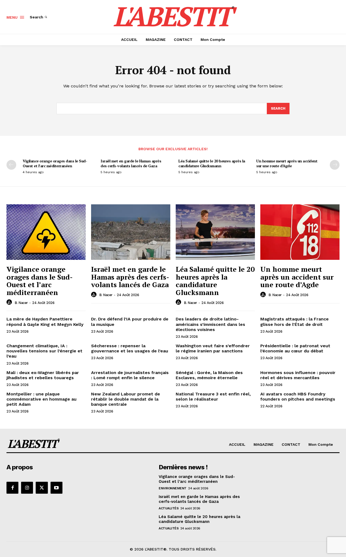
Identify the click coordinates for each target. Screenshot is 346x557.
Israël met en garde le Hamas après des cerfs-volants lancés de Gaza (131, 163)
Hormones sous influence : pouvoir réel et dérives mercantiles (297, 375)
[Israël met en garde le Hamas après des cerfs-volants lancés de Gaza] (130, 232)
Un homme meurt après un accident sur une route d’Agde (286, 163)
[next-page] (335, 165)
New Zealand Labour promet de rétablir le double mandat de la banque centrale (125, 399)
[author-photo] (10, 302)
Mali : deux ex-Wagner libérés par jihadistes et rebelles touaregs (42, 375)
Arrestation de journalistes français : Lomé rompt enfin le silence (130, 375)
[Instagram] (27, 488)
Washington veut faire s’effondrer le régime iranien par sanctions (213, 348)
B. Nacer (21, 303)
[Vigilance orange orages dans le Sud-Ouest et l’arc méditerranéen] (46, 232)
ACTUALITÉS (168, 508)
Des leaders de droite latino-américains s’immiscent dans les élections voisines (210, 324)
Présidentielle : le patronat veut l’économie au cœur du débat (295, 348)
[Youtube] (56, 488)
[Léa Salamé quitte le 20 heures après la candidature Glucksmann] (215, 232)
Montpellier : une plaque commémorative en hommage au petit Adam (41, 399)
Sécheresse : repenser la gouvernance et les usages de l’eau (129, 348)
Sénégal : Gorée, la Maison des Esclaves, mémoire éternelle (209, 375)
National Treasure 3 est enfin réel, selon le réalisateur (213, 396)
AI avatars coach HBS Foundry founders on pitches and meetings (297, 396)
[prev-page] (11, 165)
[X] (42, 488)
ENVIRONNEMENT (173, 488)
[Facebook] (12, 488)
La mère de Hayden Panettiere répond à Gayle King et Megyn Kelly (45, 321)
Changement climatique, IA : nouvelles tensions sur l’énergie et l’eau (44, 351)
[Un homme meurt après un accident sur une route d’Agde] (300, 232)
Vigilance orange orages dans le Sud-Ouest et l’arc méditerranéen (55, 163)
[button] (39, 17)
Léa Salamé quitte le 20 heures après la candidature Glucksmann (211, 163)
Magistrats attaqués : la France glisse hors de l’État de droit (294, 321)
